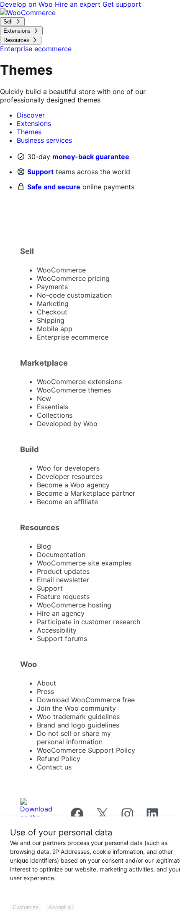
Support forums (62, 638)
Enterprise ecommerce (72, 337)
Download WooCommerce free (86, 700)
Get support (122, 4)
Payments (52, 287)
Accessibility (57, 630)
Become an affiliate (67, 501)
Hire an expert (79, 4)
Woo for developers (68, 468)
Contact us (54, 767)
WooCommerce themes (74, 390)
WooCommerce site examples (84, 563)
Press (45, 691)
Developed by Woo (67, 423)
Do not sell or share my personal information (74, 737)
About (46, 683)
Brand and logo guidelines (78, 725)
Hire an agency (61, 613)
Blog (44, 546)
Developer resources (70, 476)
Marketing (53, 303)
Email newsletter (63, 580)
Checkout (52, 312)
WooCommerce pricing (73, 278)
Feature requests (63, 596)
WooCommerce (61, 270)
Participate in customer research (88, 621)
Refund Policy (58, 758)
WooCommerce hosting (74, 605)
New (44, 398)
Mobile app (54, 328)
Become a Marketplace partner (86, 493)
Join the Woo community (76, 708)
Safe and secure (53, 187)
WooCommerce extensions (79, 381)
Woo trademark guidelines (78, 716)
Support (40, 171)
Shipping (50, 320)
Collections (54, 415)
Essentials (52, 407)
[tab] (31, 115)
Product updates (63, 571)
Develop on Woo (27, 4)
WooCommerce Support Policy (86, 750)
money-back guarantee (90, 156)
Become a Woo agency (73, 485)
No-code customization (74, 295)
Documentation (61, 554)
